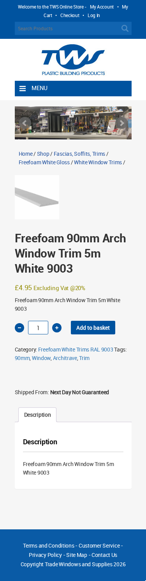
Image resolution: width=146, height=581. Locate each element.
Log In (94, 15)
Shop (43, 153)
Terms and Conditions (48, 545)
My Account (102, 6)
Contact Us (104, 554)
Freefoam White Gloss (44, 162)
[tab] (37, 414)
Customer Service (99, 545)
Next (121, 123)
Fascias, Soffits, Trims (80, 153)
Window (41, 358)
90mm (22, 358)
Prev (25, 123)
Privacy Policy (45, 554)
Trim (84, 358)
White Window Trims (98, 162)
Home (26, 153)
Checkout (69, 15)
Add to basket (93, 327)
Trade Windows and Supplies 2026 (85, 564)
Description (37, 414)
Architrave (65, 358)
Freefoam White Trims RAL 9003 (75, 349)
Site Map (76, 554)
